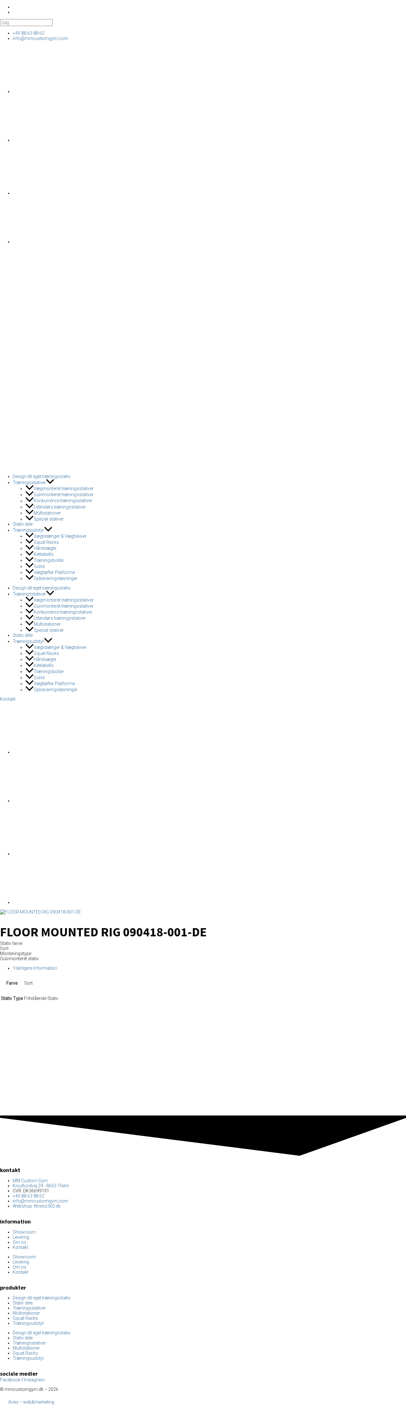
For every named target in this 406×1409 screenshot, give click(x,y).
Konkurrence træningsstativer (63, 500)
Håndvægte (45, 548)
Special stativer (49, 519)
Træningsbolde (48, 560)
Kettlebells (44, 554)
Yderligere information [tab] (35, 968)
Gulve (39, 566)
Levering (21, 1237)
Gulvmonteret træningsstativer (64, 494)
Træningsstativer (29, 482)
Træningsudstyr (28, 530)
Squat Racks (46, 542)
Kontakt (20, 1247)
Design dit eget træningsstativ (41, 476)
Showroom (24, 1232)
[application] (50, 482)
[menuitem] (60, 91)
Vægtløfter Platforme (54, 572)
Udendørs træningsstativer (60, 506)
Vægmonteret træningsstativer (64, 488)
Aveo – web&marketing (30, 1402)
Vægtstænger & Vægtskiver (60, 536)
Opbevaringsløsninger (55, 578)
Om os (19, 1242)
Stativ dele (23, 524)
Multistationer (47, 513)
